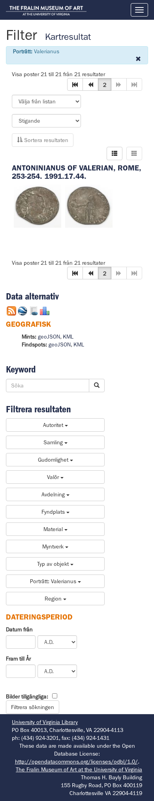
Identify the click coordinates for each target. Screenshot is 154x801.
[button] (75, 84)
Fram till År (18, 658)
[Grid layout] (134, 153)
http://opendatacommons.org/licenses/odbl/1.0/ (76, 761)
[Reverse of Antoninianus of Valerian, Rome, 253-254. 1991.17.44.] (89, 205)
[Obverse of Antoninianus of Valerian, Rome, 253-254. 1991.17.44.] (37, 205)
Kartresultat (68, 37)
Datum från (19, 629)
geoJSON (49, 336)
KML (68, 336)
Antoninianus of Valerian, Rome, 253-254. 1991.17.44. (76, 172)
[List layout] (114, 153)
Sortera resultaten (45, 140)
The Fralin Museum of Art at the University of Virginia (79, 769)
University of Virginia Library (45, 722)
